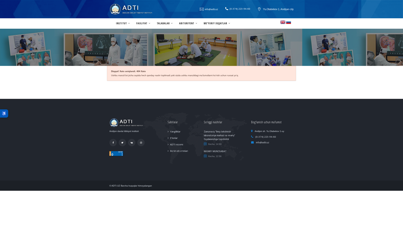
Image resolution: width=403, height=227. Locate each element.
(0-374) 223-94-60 (240, 8)
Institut (121, 23)
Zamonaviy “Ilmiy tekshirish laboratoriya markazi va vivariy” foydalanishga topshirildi (219, 135)
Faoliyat (141, 23)
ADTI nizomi (176, 144)
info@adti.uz (211, 9)
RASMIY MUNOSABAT (215, 151)
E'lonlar (174, 138)
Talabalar (163, 23)
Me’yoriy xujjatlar (215, 23)
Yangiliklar (175, 131)
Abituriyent (186, 23)
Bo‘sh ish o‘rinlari (179, 150)
